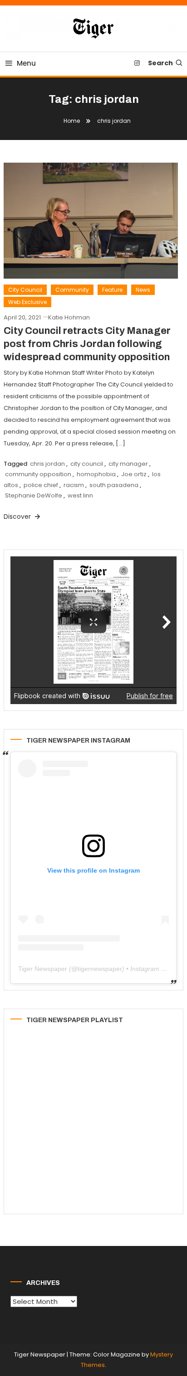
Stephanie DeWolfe (33, 495)
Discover (18, 516)
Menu (26, 63)
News (143, 290)
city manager (128, 463)
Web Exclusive (27, 302)
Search (160, 63)
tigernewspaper (100, 968)
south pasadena (113, 485)
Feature (112, 290)
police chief (41, 485)
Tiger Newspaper (42, 968)
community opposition (38, 474)
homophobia (96, 474)
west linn (80, 495)
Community (72, 290)
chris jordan (47, 463)
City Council (25, 290)
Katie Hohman (69, 317)
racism (74, 485)
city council (86, 463)
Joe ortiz (134, 474)
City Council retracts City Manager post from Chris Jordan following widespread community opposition (87, 343)
